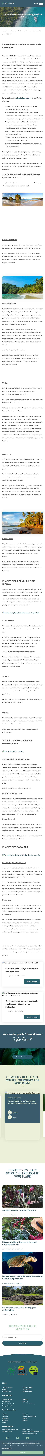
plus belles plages (23, 98)
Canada (4, 1414)
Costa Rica (5, 1416)
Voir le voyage (32, 982)
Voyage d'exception (7, 1406)
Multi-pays (25, 1401)
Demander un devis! (22, 1057)
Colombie (25, 1414)
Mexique (24, 1418)
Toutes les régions (27, 1387)
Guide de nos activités (13, 31)
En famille (25, 1399)
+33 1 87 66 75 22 (7, 1431)
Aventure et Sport (7, 1399)
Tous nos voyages (7, 1387)
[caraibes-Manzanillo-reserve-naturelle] (22, 855)
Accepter (22, 1452)
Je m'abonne (22, 1343)
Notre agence (26, 1389)
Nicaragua (5, 1420)
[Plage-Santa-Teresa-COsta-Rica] (22, 613)
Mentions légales (27, 1391)
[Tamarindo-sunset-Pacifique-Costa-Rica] (22, 751)
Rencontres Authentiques (29, 1403)
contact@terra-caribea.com (10, 1429)
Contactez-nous (6, 1391)
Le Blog (4, 1389)
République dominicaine (29, 1416)
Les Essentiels (6, 1401)
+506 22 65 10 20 (27, 1429)
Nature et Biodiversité (8, 1403)
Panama (24, 1420)
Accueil (4, 31)
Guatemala (5, 1418)
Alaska (4, 1422)
